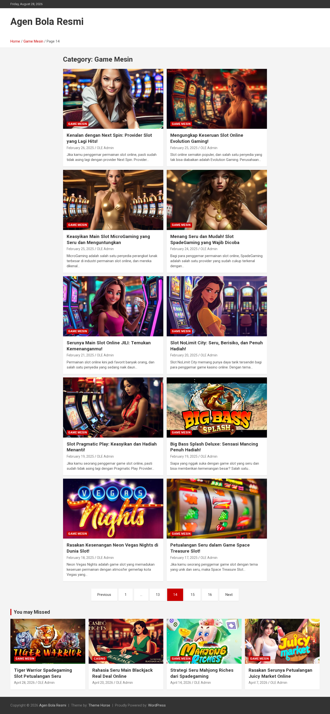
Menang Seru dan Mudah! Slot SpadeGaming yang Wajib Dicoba (204, 239)
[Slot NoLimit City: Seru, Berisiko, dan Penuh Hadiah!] (216, 306)
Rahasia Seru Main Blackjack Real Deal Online (122, 673)
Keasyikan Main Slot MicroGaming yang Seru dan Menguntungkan (108, 239)
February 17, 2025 (184, 558)
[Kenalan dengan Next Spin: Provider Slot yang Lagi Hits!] (113, 99)
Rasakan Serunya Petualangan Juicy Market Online (280, 673)
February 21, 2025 (80, 355)
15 (192, 594)
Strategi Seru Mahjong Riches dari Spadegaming (201, 673)
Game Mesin (77, 124)
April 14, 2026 (180, 683)
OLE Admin (105, 148)
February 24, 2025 (184, 249)
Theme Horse (99, 705)
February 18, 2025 (80, 558)
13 (158, 594)
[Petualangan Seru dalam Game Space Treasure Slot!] (216, 508)
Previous (104, 594)
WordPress (157, 705)
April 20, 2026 (102, 683)
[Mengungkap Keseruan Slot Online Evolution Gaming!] (216, 99)
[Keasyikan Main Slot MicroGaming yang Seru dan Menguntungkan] (113, 200)
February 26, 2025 (80, 148)
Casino (99, 658)
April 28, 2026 (24, 683)
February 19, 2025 (80, 456)
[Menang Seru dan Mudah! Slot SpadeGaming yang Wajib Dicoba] (216, 200)
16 (210, 594)
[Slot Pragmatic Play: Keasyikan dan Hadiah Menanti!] (113, 407)
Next (229, 594)
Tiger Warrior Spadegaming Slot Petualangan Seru (43, 673)
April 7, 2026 (258, 683)
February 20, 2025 (184, 355)
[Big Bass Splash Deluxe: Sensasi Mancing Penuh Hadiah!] (216, 407)
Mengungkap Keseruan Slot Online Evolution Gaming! (206, 138)
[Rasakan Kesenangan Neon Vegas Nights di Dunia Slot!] (113, 508)
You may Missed (32, 612)
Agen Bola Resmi (47, 21)
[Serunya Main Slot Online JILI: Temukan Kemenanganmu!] (113, 306)
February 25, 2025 (184, 148)
